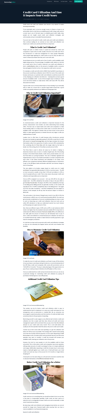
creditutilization (31, 66)
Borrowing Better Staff (29, 19)
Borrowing (9, 2)
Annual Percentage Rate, (37, 141)
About (70, 1)
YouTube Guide (64, 1)
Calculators (49, 1)
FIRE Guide (56, 1)
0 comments (46, 19)
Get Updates (78, 1)
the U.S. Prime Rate (37, 145)
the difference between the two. (45, 358)
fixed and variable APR (48, 212)
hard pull (30, 350)
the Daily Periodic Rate (31, 182)
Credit (41, 19)
